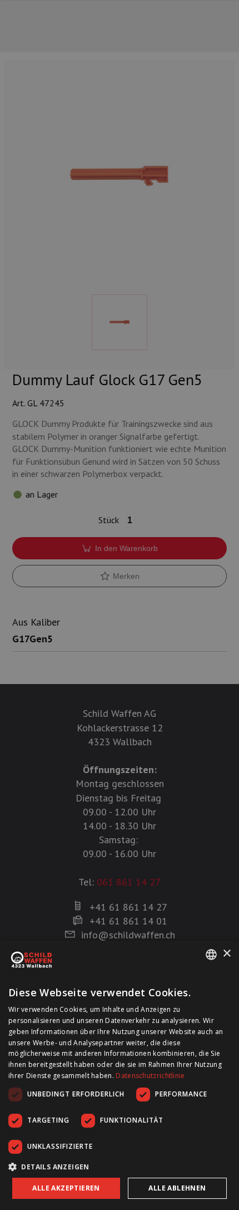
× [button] (226, 954)
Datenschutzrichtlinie (150, 1075)
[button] (119, 1166)
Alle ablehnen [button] (177, 1188)
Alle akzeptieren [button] (65, 1188)
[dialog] (119, 1075)
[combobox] (211, 954)
